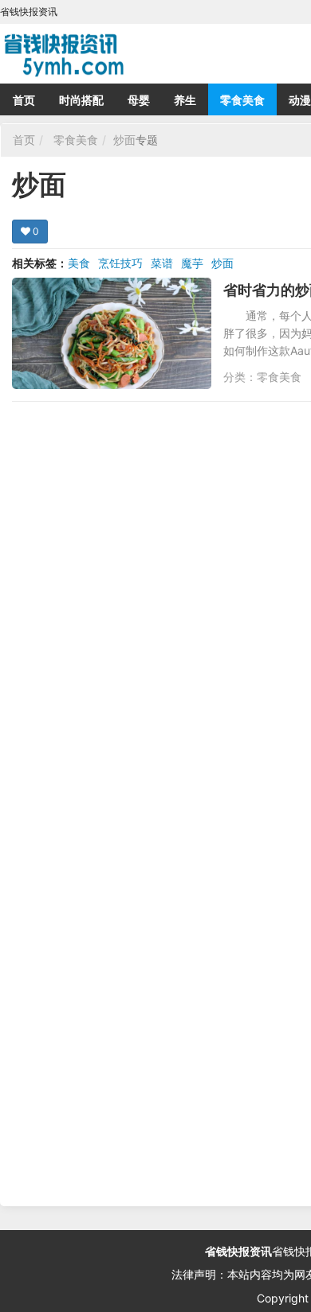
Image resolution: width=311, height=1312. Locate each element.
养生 (185, 100)
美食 (79, 263)
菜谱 (162, 263)
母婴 (139, 100)
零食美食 (242, 100)
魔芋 (192, 263)
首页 (24, 100)
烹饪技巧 (120, 263)
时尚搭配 (81, 100)
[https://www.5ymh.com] (127, 52)
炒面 (124, 139)
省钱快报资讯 (238, 1251)
